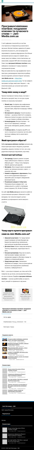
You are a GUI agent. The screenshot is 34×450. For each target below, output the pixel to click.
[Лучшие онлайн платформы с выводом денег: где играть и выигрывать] (4, 339)
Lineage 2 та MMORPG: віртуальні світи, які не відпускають (18, 353)
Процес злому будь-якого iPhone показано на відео (16, 369)
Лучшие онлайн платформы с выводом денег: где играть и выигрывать (18, 339)
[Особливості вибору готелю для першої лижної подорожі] (4, 357)
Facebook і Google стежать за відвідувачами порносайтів (15, 391)
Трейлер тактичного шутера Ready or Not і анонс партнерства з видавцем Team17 (17, 386)
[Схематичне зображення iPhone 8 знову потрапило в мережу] (4, 376)
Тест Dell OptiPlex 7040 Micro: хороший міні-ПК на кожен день (18, 380)
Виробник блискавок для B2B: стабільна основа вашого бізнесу (18, 344)
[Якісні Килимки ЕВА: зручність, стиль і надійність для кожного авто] (4, 349)
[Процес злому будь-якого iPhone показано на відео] (4, 370)
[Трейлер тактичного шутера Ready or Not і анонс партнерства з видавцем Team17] (4, 386)
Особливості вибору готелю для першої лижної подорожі (18, 357)
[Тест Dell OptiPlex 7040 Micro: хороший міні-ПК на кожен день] (4, 381)
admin (9, 317)
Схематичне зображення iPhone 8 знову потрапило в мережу (16, 375)
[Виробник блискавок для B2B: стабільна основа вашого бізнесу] (4, 344)
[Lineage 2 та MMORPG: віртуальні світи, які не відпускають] (4, 353)
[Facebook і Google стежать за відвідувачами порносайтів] (4, 392)
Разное (12, 327)
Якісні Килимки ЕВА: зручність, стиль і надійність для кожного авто (17, 348)
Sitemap (4, 420)
